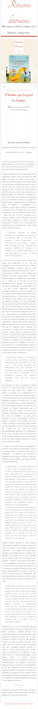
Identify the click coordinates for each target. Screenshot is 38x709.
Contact (30, 704)
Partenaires (22, 704)
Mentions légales (11, 704)
